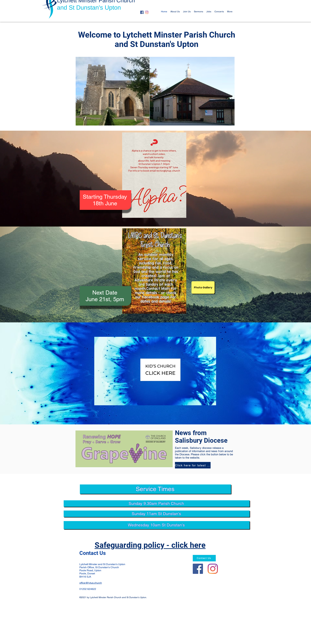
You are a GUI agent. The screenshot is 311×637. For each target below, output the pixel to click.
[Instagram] (146, 12)
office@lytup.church (90, 582)
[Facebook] (142, 12)
